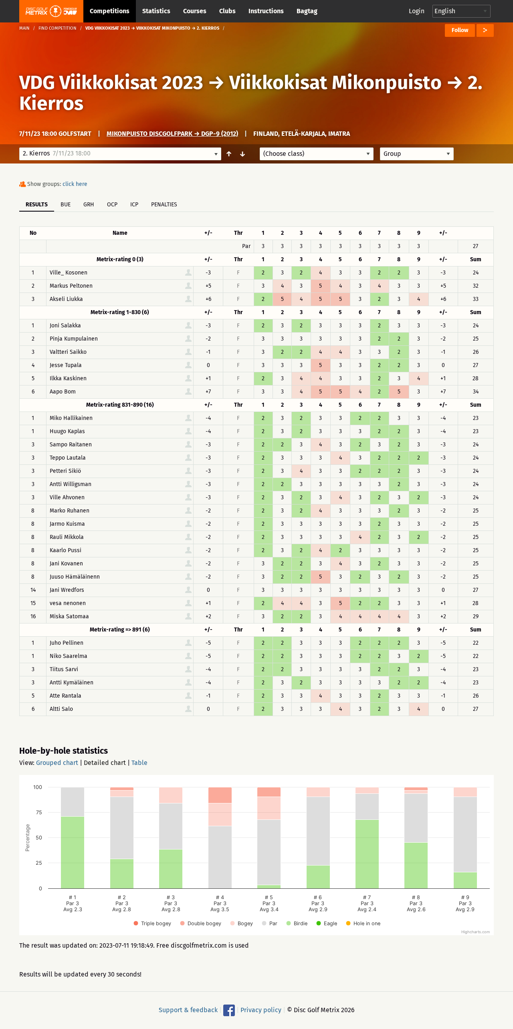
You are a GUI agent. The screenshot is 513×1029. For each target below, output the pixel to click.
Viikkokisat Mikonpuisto (337, 82)
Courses (194, 11)
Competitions (109, 11)
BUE (66, 204)
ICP (134, 204)
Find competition (57, 28)
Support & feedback (188, 1010)
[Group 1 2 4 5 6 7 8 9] (417, 153)
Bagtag (307, 11)
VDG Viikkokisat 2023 (111, 82)
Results (37, 204)
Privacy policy (260, 1010)
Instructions (266, 11)
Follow (460, 30)
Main (24, 28)
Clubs (227, 11)
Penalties (164, 204)
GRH (88, 204)
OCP (112, 204)
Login (416, 11)
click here (75, 184)
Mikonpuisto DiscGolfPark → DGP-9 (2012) (172, 133)
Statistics (156, 11)
